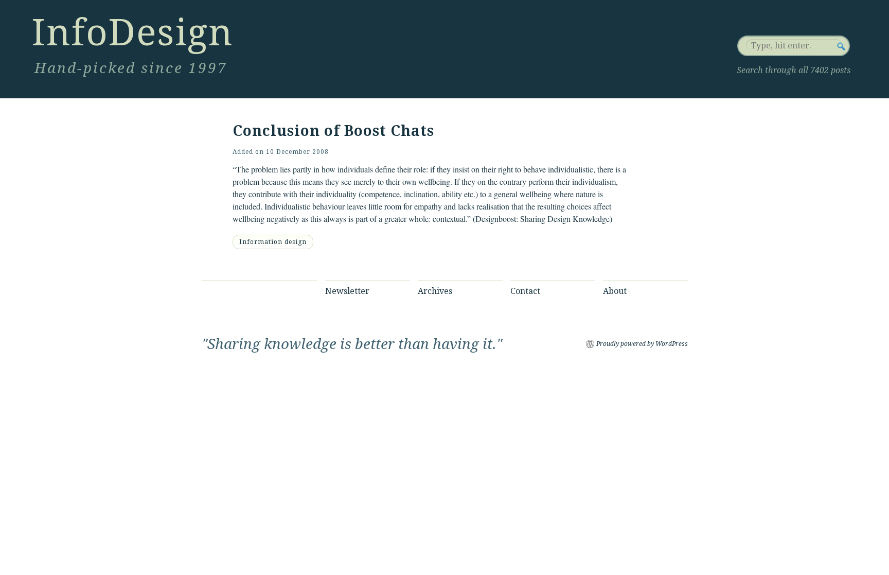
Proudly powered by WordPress (642, 343)
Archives (435, 291)
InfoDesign (132, 32)
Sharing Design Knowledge (565, 218)
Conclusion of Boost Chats (333, 131)
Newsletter (347, 291)
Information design (273, 242)
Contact (525, 291)
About (615, 291)
